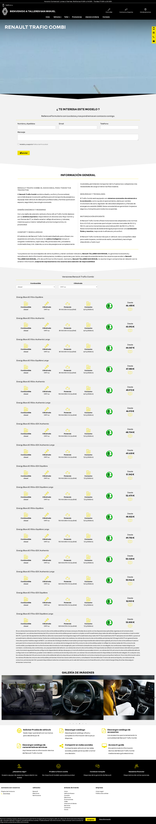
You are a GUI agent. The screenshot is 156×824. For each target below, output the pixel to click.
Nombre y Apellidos (26, 123)
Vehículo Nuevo (69, 793)
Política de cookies (102, 793)
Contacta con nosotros (10, 787)
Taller (66, 17)
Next (154, 698)
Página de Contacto (8, 791)
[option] (27, 697)
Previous (1, 698)
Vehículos (56, 17)
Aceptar (90, 819)
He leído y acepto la (34, 144)
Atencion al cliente (92, 17)
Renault (35, 791)
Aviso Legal (99, 791)
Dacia (66, 809)
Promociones (77, 17)
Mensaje (21, 132)
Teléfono (8, 5)
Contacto (106, 17)
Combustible (35, 283)
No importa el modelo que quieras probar (58, 775)
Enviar (25, 153)
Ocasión (67, 795)
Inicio (48, 17)
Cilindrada (78, 283)
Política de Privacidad (40, 144)
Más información (23, 822)
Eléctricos (36, 793)
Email (61, 123)
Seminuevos (37, 795)
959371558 (6, 794)
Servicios (67, 805)
